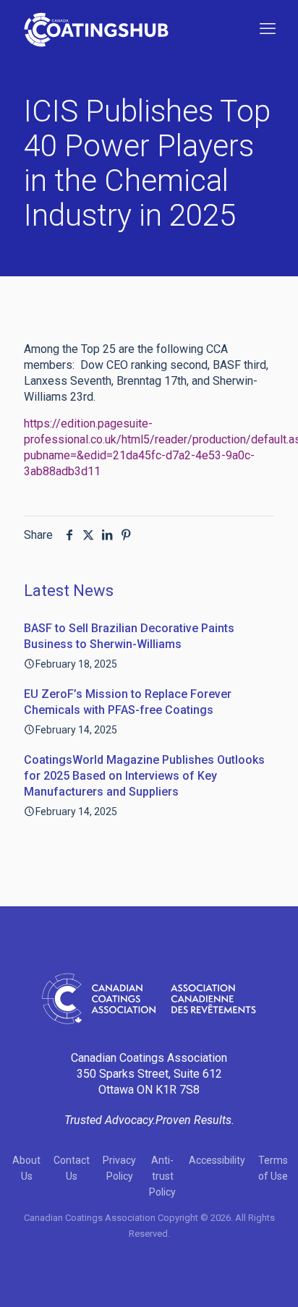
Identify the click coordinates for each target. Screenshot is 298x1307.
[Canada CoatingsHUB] (96, 29)
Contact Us (72, 1168)
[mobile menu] (267, 29)
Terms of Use (273, 1168)
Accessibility (217, 1160)
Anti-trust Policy (162, 1176)
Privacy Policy (119, 1168)
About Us (26, 1168)
